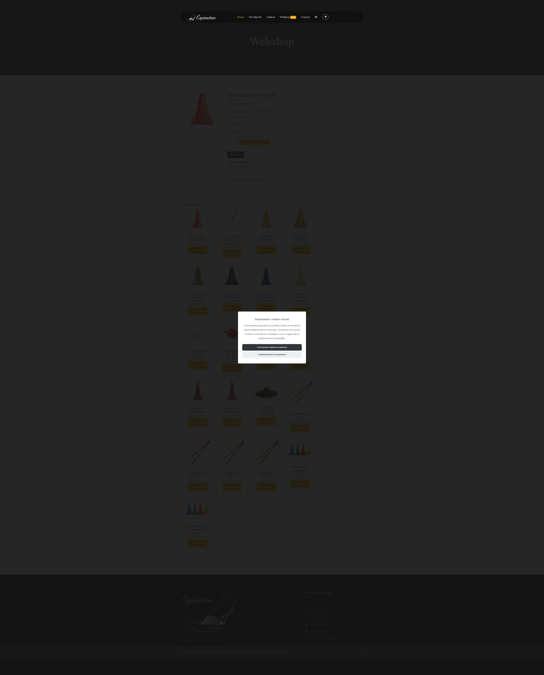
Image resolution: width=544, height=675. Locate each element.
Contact (305, 17)
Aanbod (271, 17)
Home (240, 17)
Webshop (287, 17)
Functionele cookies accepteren (272, 347)
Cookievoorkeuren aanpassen (272, 354)
